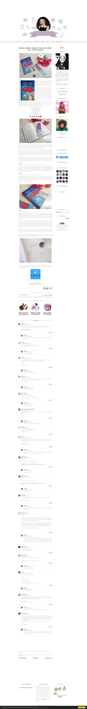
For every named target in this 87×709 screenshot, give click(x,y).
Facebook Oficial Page (28, 464)
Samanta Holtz (23, 512)
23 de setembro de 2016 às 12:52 (26, 547)
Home (26, 41)
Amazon (34, 283)
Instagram (22, 464)
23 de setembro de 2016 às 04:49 (26, 476)
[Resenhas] (60, 175)
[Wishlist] (63, 182)
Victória (22, 436)
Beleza (47, 41)
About (30, 41)
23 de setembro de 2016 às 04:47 (26, 457)
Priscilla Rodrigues (65, 224)
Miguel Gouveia (23, 456)
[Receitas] (66, 179)
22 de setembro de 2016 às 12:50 (26, 394)
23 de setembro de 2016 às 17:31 (28, 470)
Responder (50, 332)
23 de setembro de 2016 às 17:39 (28, 506)
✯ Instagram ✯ (23, 397)
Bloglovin (42, 292)
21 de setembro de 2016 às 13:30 (26, 324)
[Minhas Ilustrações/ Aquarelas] (60, 179)
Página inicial (36, 658)
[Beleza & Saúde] (66, 172)
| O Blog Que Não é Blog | (25, 578)
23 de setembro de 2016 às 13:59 (26, 573)
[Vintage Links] (66, 182)
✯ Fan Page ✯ (37, 397)
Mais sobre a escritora (33, 284)
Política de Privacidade (43, 707)
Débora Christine (24, 613)
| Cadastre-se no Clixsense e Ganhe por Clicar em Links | (29, 583)
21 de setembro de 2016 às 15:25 (28, 371)
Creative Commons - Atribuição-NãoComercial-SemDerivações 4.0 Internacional (62, 227)
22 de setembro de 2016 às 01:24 (26, 377)
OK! (81, 707)
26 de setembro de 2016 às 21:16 (26, 595)
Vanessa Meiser (23, 594)
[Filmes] (57, 179)
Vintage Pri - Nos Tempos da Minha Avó (63, 230)
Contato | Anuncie (59, 41)
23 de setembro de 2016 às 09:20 (26, 495)
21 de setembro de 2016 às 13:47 (26, 343)
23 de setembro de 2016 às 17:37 (28, 536)
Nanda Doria (23, 376)
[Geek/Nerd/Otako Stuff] (63, 179)
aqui (35, 236)
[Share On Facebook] (48, 295)
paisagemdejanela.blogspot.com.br (26, 330)
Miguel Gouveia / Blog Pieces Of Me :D (39, 464)
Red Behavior (23, 415)
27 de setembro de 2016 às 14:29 (28, 608)
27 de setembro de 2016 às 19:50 (26, 614)
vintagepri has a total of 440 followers (26, 687)
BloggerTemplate (44, 699)
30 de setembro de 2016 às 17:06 (28, 630)
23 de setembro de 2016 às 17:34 (28, 566)
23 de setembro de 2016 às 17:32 (28, 489)
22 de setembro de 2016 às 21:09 (26, 428)
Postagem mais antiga (48, 658)
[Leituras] (63, 172)
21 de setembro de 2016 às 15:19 (28, 336)
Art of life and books (24, 431)
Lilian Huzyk (23, 494)
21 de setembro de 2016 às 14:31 (26, 358)
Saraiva (30, 283)
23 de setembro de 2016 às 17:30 (28, 421)
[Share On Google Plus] (50, 295)
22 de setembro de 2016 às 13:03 (28, 403)
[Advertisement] (43, 7)
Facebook (38, 292)
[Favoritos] (57, 172)
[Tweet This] (46, 295)
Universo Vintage (36, 41)
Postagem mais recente (22, 658)
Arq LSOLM (23, 342)
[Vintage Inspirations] (57, 175)
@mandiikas (63, 133)
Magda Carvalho (23, 546)
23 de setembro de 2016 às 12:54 (26, 556)
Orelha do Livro (38, 114)
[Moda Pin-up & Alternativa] (63, 175)
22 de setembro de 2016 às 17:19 (26, 410)
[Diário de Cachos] (60, 182)
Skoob (34, 114)
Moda (43, 41)
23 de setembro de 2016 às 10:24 (26, 513)
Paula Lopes (23, 323)
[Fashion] (60, 172)
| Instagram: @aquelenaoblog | (26, 580)
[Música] (66, 175)
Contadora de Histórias (24, 624)
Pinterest (51, 292)
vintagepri (25, 335)
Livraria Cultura (38, 283)
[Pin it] (51, 295)
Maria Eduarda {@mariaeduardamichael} (28, 409)
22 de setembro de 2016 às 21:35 (26, 437)
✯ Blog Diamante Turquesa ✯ (30, 397)
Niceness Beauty (24, 393)
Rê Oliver (22, 357)
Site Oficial (39, 284)
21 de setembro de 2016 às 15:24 (28, 352)
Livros (52, 41)
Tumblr (48, 292)
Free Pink (37, 700)
